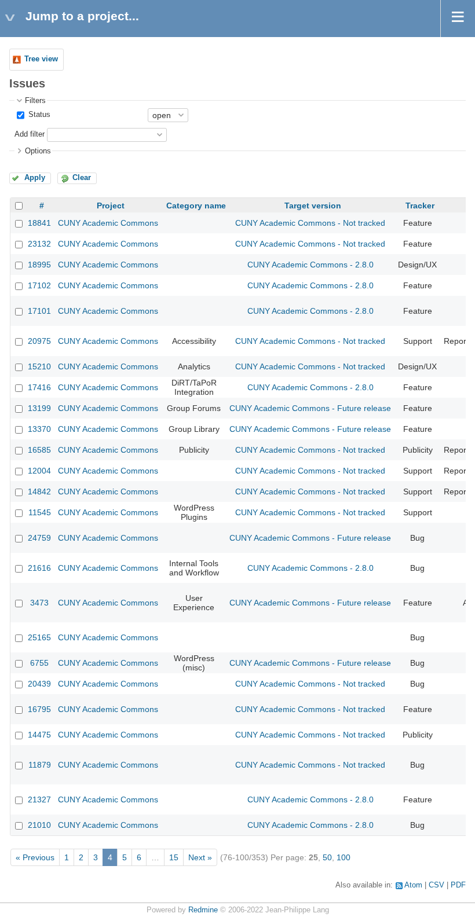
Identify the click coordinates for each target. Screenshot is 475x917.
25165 (39, 637)
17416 (39, 387)
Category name (196, 205)
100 (343, 857)
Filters (35, 101)
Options (38, 151)
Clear (81, 178)
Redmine (203, 910)
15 (173, 857)
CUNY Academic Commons (108, 223)
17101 (39, 311)
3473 (39, 602)
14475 (39, 734)
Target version (312, 205)
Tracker (419, 205)
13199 (39, 408)
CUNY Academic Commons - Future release (310, 408)
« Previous (35, 857)
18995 (39, 264)
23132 (39, 243)
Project (111, 205)
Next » (200, 857)
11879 (39, 764)
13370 (39, 429)
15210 (39, 366)
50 (327, 857)
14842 (39, 491)
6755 (39, 662)
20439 (39, 683)
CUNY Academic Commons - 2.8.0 (310, 264)
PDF (458, 885)
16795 (39, 709)
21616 (39, 568)
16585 (39, 449)
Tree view (41, 59)
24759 (39, 537)
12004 (39, 470)
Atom (413, 885)
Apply (34, 178)
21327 (39, 799)
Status (38, 115)
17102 (39, 285)
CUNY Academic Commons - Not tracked (310, 223)
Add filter (29, 134)
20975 (39, 341)
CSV (436, 885)
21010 (39, 825)
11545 (39, 512)
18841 (39, 223)
